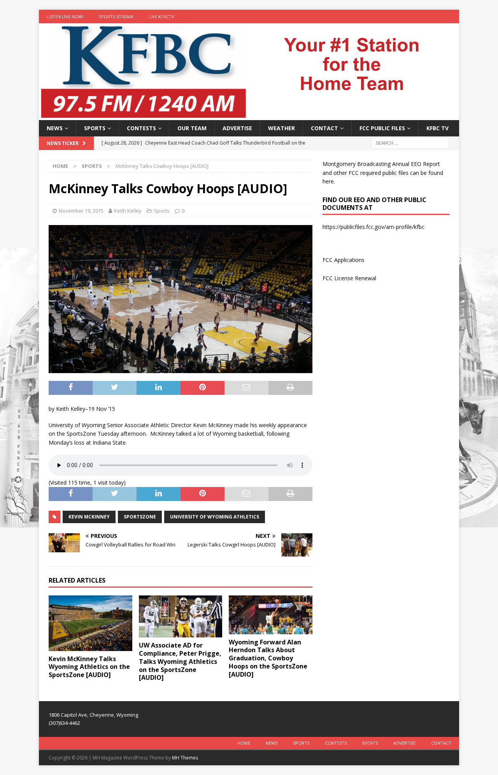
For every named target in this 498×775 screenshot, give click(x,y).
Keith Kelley (128, 210)
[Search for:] (410, 143)
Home (243, 743)
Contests (141, 128)
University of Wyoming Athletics (214, 516)
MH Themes (185, 757)
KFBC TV (437, 128)
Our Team (192, 128)
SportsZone (140, 516)
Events (370, 743)
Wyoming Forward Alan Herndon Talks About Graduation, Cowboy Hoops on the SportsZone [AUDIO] (268, 658)
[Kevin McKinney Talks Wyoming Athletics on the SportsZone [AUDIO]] (90, 623)
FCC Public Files (382, 128)
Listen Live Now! (65, 16)
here (328, 181)
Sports (94, 128)
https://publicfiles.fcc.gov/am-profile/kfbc (373, 226)
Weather (281, 128)
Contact (324, 128)
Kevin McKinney (89, 516)
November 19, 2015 (81, 210)
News (55, 128)
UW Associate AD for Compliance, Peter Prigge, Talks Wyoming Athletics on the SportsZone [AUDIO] (180, 661)
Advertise (237, 128)
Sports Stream (116, 16)
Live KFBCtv (161, 16)
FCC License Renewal (349, 278)
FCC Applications (344, 260)
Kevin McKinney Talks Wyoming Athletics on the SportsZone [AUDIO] (89, 667)
